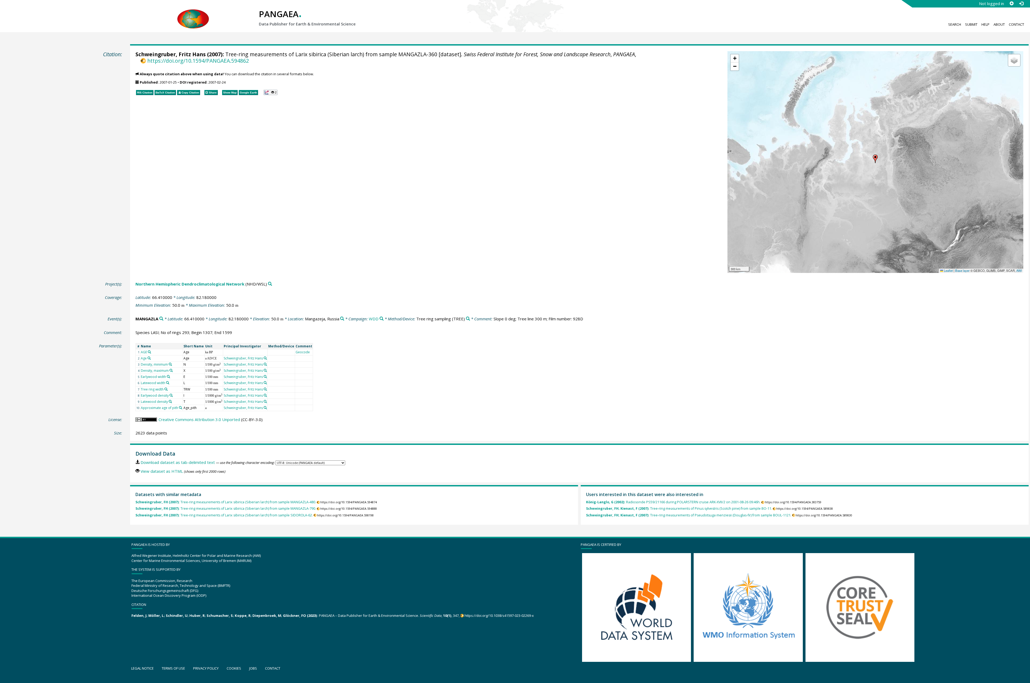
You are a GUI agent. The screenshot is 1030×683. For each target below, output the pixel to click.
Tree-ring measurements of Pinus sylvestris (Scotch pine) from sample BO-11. (679, 508)
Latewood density (154, 401)
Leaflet (948, 270)
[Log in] (1021, 3)
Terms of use (173, 668)
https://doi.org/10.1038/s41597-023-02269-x (499, 615)
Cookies (234, 668)
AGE (144, 352)
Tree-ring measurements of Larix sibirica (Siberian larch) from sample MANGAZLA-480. (225, 502)
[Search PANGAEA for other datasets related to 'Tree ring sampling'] (468, 319)
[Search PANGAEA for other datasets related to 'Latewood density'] (170, 401)
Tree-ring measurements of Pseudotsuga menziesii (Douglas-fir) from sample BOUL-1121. (688, 515)
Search (954, 24)
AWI (1019, 270)
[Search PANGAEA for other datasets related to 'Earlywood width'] (168, 376)
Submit (971, 24)
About (999, 24)
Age (144, 358)
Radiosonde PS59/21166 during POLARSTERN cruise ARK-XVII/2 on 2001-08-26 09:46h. (673, 502)
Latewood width (153, 383)
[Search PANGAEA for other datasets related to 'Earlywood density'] (171, 395)
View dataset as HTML (162, 471)
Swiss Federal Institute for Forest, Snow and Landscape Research (537, 54)
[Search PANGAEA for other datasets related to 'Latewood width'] (167, 382)
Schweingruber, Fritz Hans (170, 54)
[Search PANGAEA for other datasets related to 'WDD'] (382, 319)
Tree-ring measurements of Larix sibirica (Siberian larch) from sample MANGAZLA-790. (225, 508)
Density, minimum (154, 364)
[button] (875, 159)
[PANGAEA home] (193, 13)
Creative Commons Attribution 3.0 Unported (199, 419)
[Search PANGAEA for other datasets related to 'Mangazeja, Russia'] (342, 319)
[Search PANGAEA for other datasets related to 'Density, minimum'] (170, 364)
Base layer (962, 270)
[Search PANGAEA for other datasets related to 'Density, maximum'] (171, 370)
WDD (373, 318)
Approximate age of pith (159, 408)
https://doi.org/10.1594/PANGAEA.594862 (198, 60)
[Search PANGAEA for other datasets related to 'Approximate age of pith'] (180, 407)
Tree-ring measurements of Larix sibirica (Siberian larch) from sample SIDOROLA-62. (224, 515)
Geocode (303, 352)
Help (985, 24)
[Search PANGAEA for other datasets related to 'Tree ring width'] (166, 389)
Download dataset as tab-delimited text (178, 462)
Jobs (253, 668)
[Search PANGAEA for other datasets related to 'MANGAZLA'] (161, 319)
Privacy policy (206, 668)
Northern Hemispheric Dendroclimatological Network (189, 284)
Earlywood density (155, 395)
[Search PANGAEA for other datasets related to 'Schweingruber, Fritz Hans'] (265, 358)
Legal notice (142, 668)
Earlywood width (153, 376)
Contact (1016, 24)
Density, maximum (155, 370)
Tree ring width (152, 389)
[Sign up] (1011, 3)
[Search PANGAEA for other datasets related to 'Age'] (149, 358)
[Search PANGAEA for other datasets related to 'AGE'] (149, 352)
